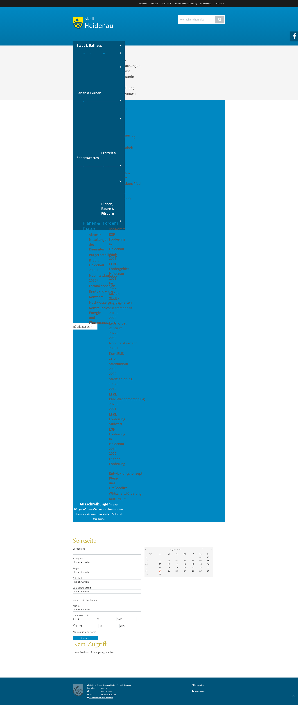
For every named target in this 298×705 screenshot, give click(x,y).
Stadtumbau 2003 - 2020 (115, 369)
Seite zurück (199, 685)
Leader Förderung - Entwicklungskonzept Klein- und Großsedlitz (115, 473)
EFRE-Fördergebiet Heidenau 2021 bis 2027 (115, 276)
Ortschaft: (78, 578)
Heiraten (114, 505)
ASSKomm (115, 228)
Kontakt (154, 3)
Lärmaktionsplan (95, 285)
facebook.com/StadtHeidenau (101, 697)
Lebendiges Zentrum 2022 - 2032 (115, 330)
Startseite (143, 3)
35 (146, 570)
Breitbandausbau (95, 291)
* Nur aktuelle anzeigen (84, 631)
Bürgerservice (94, 514)
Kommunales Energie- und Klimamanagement (95, 315)
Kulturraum (115, 499)
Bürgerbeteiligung (95, 254)
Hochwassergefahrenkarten (95, 302)
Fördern (110, 223)
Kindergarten (81, 514)
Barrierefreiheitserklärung (186, 3)
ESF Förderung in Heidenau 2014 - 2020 (115, 441)
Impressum (166, 3)
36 (146, 574)
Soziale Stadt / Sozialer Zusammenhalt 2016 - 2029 (115, 305)
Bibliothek (117, 514)
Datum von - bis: (81, 615)
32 (146, 560)
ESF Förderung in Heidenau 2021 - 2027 (115, 246)
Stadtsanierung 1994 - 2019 (115, 384)
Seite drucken (199, 691)
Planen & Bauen (91, 226)
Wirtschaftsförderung (115, 493)
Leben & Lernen (89, 93)
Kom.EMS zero (115, 356)
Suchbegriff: (79, 548)
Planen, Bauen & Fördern (107, 208)
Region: (77, 568)
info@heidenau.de (108, 694)
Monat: (76, 605)
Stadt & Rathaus (89, 45)
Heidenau (98, 22)
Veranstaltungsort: (82, 587)
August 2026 (175, 549)
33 (146, 564)
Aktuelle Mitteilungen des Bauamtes (95, 242)
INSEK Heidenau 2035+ (95, 265)
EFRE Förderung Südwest (115, 419)
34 (146, 567)
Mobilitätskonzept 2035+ (95, 278)
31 (146, 557)
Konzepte (95, 296)
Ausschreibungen (95, 504)
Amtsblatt (105, 514)
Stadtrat (91, 510)
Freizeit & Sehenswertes (96, 155)
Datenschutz (205, 3)
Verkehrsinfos (103, 509)
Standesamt (98, 518)
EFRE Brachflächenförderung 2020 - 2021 (115, 401)
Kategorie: (78, 558)
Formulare (117, 509)
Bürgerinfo (80, 509)
